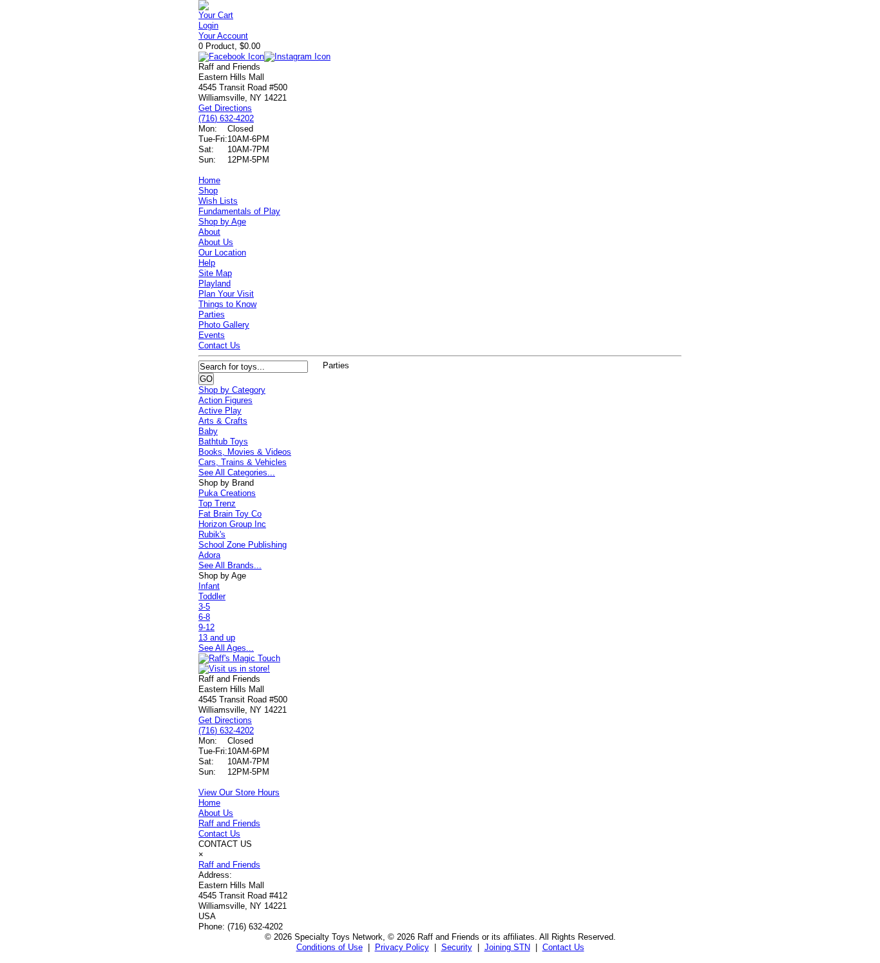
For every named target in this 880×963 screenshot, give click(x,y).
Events (211, 335)
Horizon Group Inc (232, 524)
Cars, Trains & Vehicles (242, 462)
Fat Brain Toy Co (230, 514)
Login (208, 25)
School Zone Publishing (242, 545)
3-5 (204, 606)
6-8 (204, 617)
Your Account (223, 36)
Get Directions (225, 108)
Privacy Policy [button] (402, 947)
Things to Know (227, 304)
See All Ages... (226, 648)
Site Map (215, 273)
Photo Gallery (223, 325)
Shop (208, 190)
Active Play (220, 410)
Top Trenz (217, 503)
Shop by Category (231, 390)
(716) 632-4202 (226, 118)
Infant (209, 586)
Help (206, 263)
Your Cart (215, 15)
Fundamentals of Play (239, 211)
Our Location (222, 252)
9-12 (206, 627)
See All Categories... (236, 472)
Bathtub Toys (223, 441)
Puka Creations (227, 493)
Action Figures (225, 400)
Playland (214, 283)
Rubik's (211, 534)
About (209, 232)
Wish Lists (218, 201)
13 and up (216, 637)
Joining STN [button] (507, 947)
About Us (215, 242)
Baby (208, 431)
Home (209, 180)
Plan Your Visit (226, 294)
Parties (211, 314)
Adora (209, 555)
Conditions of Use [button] (329, 947)
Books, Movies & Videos (244, 452)
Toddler (211, 596)
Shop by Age (222, 221)
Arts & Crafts (222, 421)
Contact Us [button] (563, 947)
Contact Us (219, 345)
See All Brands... (230, 565)
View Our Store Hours (239, 792)
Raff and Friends (229, 823)
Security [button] (456, 947)
